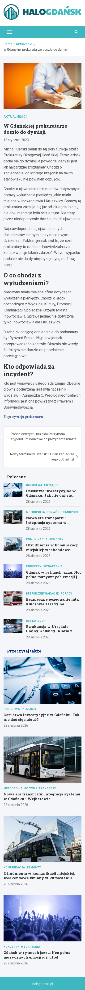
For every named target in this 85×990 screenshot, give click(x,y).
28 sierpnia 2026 (38, 501)
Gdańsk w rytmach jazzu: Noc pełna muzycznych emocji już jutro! (53, 577)
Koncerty (34, 566)
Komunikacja (36, 539)
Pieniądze (51, 485)
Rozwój (53, 512)
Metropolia (35, 512)
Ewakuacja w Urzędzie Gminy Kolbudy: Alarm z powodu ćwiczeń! (49, 631)
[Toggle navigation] (10, 32)
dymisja (18, 417)
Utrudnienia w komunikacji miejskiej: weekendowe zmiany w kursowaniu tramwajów (52, 552)
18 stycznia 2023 (16, 140)
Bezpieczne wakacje (42, 593)
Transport (70, 512)
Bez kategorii (36, 620)
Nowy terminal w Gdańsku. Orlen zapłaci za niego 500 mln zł (42, 456)
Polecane (16, 477)
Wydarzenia (53, 566)
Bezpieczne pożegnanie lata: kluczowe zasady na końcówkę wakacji (53, 604)
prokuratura (34, 417)
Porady (66, 593)
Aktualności (15, 117)
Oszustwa (34, 485)
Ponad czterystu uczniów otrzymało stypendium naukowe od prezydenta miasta (43, 436)
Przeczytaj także (24, 651)
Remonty (56, 539)
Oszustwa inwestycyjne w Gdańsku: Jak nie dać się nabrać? (51, 495)
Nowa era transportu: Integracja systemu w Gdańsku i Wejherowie (47, 522)
